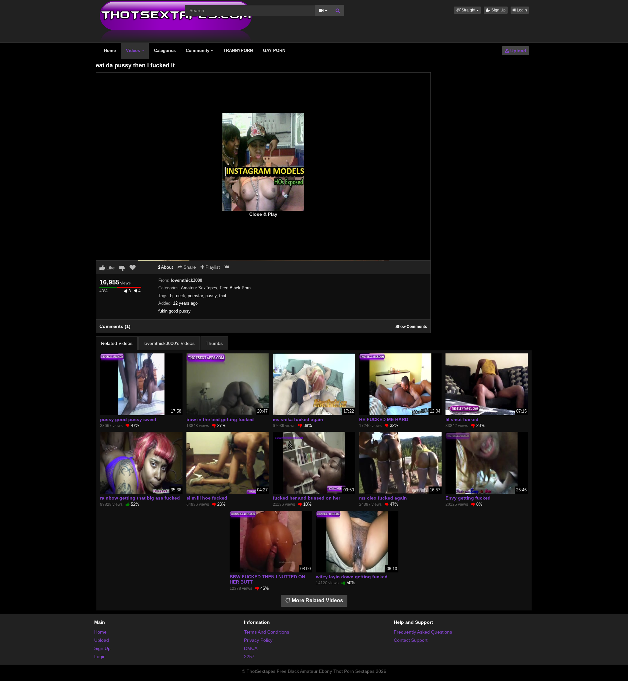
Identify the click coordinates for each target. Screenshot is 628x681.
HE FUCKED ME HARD (383, 419)
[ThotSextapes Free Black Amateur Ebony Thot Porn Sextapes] (176, 21)
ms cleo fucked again (383, 498)
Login (521, 10)
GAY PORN (274, 50)
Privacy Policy (258, 640)
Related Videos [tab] (116, 343)
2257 (249, 656)
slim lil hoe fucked (206, 498)
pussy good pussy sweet (128, 419)
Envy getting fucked (468, 498)
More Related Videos (316, 600)
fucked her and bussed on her (306, 498)
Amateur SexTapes (199, 287)
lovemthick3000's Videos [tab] (169, 343)
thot (222, 295)
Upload (517, 50)
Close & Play (263, 214)
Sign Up (498, 10)
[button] (467, 10)
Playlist (212, 267)
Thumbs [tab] (214, 343)
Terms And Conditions (266, 632)
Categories (165, 50)
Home (110, 50)
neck (180, 295)
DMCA (250, 648)
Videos (133, 50)
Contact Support (410, 640)
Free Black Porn (235, 287)
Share (189, 267)
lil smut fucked (462, 419)
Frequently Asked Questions (423, 632)
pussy (211, 295)
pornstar (195, 295)
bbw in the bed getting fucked (220, 419)
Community (198, 50)
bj (171, 295)
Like (110, 267)
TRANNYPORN (238, 50)
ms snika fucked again (298, 419)
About (166, 267)
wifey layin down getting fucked (352, 576)
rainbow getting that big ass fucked (140, 498)
